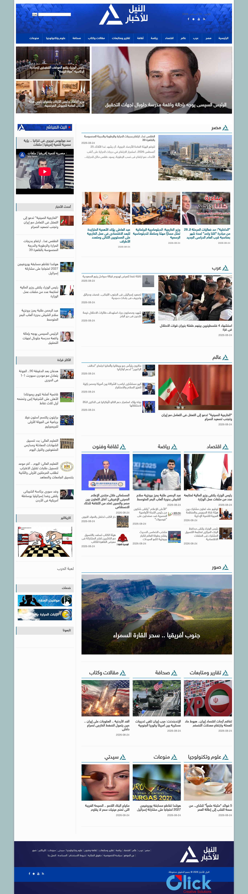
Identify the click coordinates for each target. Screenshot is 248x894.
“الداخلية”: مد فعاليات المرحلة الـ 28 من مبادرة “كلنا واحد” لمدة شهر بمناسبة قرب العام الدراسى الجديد (207, 234)
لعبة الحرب (65, 568)
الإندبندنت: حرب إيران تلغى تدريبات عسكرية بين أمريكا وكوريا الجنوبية (158, 724)
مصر (208, 38)
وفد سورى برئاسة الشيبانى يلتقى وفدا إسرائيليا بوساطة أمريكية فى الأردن (40, 496)
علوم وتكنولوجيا (55, 38)
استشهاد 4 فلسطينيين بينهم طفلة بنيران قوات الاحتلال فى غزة (196, 328)
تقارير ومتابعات (121, 38)
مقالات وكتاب (96, 38)
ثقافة (140, 38)
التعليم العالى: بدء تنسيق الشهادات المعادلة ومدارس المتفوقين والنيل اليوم (41, 445)
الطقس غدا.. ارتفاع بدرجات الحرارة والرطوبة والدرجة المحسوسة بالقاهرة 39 (119, 138)
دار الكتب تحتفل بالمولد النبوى (99, 517)
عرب (195, 38)
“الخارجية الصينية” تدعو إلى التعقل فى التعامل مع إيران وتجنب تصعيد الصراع (197, 417)
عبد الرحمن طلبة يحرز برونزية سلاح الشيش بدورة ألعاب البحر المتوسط (159, 498)
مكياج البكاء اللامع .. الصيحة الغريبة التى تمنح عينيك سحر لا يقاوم (107, 808)
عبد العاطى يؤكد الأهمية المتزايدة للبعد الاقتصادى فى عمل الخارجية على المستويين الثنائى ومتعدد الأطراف (108, 236)
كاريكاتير (66, 518)
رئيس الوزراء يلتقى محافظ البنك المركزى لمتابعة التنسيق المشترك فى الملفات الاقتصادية (201, 534)
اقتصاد (169, 38)
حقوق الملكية (95, 855)
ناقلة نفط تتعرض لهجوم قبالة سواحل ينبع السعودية (112, 276)
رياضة (154, 38)
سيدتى (61, 850)
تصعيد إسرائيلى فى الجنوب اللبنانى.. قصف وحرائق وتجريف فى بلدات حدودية (112, 296)
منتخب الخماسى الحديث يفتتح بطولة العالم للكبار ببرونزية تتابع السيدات (153, 536)
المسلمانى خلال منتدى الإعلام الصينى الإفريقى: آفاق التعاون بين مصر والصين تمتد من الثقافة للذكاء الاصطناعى (106, 501)
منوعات (34, 38)
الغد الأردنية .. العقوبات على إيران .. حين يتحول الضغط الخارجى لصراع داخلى (106, 725)
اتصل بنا (52, 855)
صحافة (77, 38)
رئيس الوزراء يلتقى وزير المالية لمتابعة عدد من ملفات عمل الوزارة (208, 498)
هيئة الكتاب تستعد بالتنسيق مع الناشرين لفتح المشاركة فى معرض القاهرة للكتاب (99, 539)
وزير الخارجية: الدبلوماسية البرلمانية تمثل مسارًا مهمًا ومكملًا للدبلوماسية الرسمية (156, 234)
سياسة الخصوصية (113, 855)
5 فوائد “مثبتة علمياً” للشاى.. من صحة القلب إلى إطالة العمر (210, 808)
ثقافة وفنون (90, 850)
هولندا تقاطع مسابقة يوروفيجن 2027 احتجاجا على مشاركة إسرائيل (159, 808)
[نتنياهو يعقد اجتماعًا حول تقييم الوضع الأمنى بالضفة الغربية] (100, 81)
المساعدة (62, 855)
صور (34, 850)
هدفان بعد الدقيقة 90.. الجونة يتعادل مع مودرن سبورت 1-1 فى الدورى (38, 375)
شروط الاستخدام (77, 855)
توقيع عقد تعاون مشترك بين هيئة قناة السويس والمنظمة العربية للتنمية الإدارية (202, 513)
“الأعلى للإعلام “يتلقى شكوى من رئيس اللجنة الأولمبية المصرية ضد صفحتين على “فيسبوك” (150, 515)
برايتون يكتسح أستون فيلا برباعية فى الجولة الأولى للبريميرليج (41, 422)
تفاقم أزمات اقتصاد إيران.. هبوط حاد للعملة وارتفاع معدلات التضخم (208, 724)
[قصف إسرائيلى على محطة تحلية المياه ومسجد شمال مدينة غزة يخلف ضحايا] (100, 47)
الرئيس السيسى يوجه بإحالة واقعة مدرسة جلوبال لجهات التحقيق (40, 338)
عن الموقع (129, 855)
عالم (183, 38)
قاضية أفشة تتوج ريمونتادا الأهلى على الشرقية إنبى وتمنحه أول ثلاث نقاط (37, 399)
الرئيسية (223, 38)
